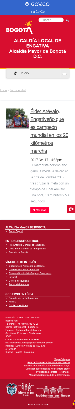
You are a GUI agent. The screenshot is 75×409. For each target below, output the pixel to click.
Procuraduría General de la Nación (27, 244)
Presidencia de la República (23, 298)
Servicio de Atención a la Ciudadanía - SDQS (47, 365)
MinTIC (12, 301)
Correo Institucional (19, 280)
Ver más (41, 210)
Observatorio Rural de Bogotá (24, 269)
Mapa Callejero (62, 359)
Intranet (13, 276)
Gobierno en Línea (18, 305)
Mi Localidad (18, 90)
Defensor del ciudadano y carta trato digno (48, 368)
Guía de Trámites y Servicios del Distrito (49, 362)
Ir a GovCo (37, 11)
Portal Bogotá (16, 231)
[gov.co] (37, 4)
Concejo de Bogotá (18, 252)
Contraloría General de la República (27, 248)
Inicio (25, 73)
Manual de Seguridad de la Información (49, 374)
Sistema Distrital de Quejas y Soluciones (30, 273)
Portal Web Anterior (19, 284)
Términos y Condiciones (37, 404)
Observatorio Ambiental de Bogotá (27, 265)
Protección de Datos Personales (53, 371)
